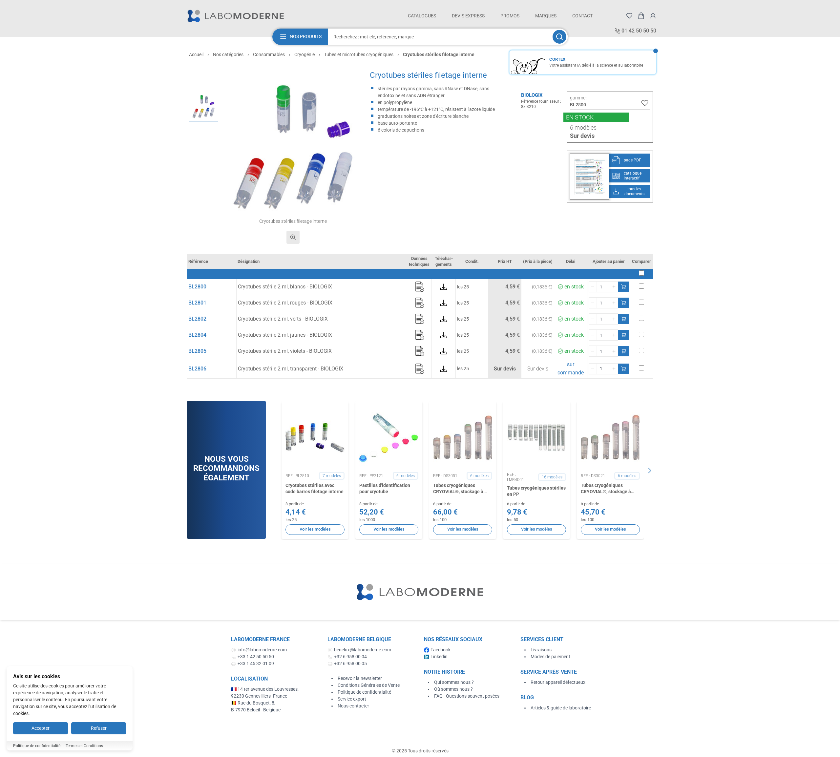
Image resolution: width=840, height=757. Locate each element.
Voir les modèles (315, 529)
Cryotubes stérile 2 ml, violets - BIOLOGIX (285, 351)
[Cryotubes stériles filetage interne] (203, 106)
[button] (293, 147)
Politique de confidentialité (364, 692)
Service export (352, 699)
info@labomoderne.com (262, 649)
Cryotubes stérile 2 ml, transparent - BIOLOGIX (290, 369)
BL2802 (197, 319)
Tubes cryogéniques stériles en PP (536, 491)
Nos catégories (228, 54)
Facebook (440, 649)
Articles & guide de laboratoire (561, 707)
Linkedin (439, 656)
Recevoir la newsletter (360, 678)
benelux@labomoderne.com (362, 649)
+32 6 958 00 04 (350, 656)
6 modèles (583, 127)
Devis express (468, 15)
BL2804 (197, 335)
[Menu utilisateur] (653, 15)
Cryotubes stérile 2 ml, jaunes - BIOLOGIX (285, 335)
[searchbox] (439, 37)
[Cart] (641, 15)
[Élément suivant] (649, 470)
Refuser (99, 728)
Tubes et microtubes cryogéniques (358, 54)
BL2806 (197, 369)
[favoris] (629, 15)
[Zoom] (293, 237)
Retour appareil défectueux (558, 682)
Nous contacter (353, 705)
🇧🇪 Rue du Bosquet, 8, (253, 702)
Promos (509, 15)
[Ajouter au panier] (623, 287)
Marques (545, 15)
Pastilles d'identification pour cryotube (384, 488)
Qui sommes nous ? (454, 682)
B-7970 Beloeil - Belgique (256, 709)
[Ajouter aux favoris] (645, 103)
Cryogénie (304, 54)
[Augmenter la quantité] (614, 287)
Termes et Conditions (84, 746)
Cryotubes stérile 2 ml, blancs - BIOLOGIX (285, 287)
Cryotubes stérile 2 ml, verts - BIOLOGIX (283, 319)
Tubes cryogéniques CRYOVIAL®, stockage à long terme (458, 489)
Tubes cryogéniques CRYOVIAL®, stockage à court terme (606, 489)
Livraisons (541, 649)
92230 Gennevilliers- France (259, 696)
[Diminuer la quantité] (593, 287)
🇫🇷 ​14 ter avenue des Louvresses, (265, 689)
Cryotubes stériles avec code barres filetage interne (314, 488)
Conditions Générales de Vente (369, 685)
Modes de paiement (550, 656)
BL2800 (197, 287)
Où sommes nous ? (453, 689)
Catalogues (422, 15)
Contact (582, 15)
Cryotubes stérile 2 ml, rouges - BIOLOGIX (285, 303)
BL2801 (197, 303)
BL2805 (197, 351)
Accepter (41, 728)
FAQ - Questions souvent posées (466, 696)
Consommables (269, 54)
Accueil (196, 54)
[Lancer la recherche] (559, 37)
